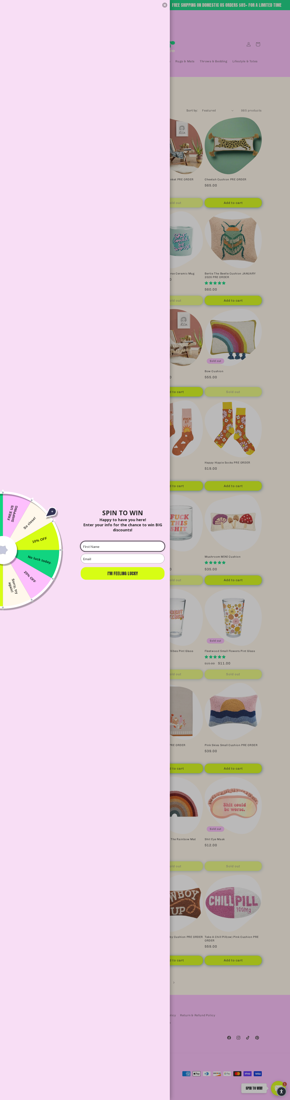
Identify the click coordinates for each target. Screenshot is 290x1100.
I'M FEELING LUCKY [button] (122, 573)
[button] (164, 5)
